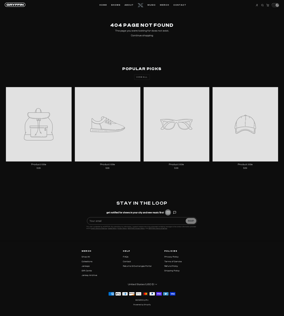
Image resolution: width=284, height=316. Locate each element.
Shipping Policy (172, 271)
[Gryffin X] (140, 5)
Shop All (86, 257)
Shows (115, 5)
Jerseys (86, 266)
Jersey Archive (89, 275)
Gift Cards (87, 271)
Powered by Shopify (142, 305)
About (129, 5)
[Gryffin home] (15, 5)
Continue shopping (142, 35)
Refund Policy (171, 266)
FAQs (125, 257)
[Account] (257, 5)
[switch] (275, 5)
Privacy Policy (171, 257)
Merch (164, 5)
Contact (179, 5)
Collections (87, 261)
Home (103, 5)
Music (151, 5)
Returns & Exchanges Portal (137, 266)
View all (141, 77)
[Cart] (267, 5)
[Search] (262, 5)
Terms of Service (173, 261)
